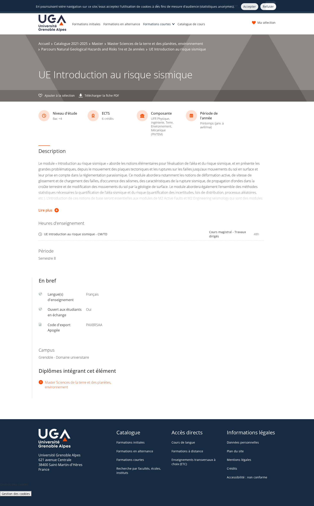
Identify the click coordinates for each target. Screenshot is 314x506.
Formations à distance (187, 451)
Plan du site (235, 451)
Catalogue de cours (191, 24)
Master (97, 43)
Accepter (249, 6)
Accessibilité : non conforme (247, 477)
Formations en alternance (121, 24)
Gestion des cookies (16, 494)
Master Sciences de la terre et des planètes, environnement (155, 43)
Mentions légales (239, 460)
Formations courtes (157, 24)
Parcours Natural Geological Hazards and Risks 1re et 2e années (93, 49)
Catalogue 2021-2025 (71, 43)
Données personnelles (243, 442)
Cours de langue (183, 442)
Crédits (232, 468)
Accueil (44, 43)
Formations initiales (86, 24)
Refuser (268, 6)
